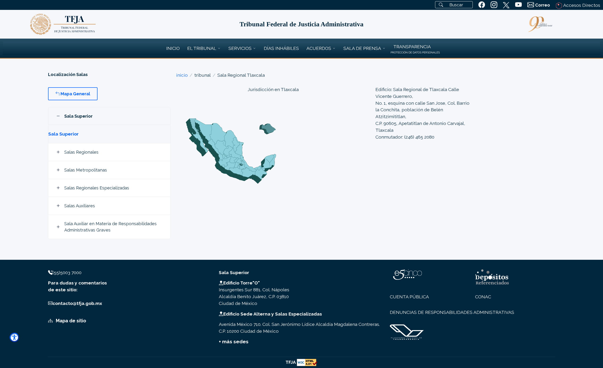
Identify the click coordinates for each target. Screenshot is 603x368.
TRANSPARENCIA (412, 46)
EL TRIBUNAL (201, 48)
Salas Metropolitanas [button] (85, 170)
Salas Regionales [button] (81, 152)
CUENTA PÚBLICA (409, 296)
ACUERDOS (318, 48)
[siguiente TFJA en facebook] (481, 5)
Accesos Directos (581, 5)
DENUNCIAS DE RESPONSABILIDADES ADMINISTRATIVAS (452, 312)
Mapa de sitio (70, 321)
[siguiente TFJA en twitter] (506, 4)
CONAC (483, 296)
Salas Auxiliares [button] (79, 205)
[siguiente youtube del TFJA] (518, 5)
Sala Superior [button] (78, 116)
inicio (182, 75)
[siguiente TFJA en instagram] (494, 5)
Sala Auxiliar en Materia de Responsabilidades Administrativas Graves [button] (110, 226)
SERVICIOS (240, 48)
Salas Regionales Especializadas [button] (96, 187)
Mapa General (75, 93)
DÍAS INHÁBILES (281, 48)
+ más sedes (234, 341)
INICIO (173, 48)
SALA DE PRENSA (362, 48)
